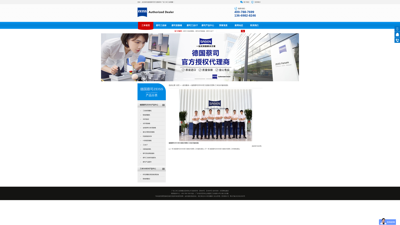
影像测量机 (146, 115)
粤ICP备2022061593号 (237, 196)
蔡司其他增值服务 (148, 153)
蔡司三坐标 (161, 25)
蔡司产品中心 (208, 25)
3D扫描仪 (146, 119)
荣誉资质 (223, 25)
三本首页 (146, 25)
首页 (178, 85)
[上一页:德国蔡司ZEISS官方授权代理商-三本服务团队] (186, 149)
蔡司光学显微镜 (200, 31)
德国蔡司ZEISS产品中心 (149, 105)
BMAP (202, 191)
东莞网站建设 (224, 191)
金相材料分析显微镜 (149, 128)
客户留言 (246, 2)
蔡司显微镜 (177, 25)
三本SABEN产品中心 (148, 168)
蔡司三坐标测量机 (188, 31)
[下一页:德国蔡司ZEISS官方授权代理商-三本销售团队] (222, 149)
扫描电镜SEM (147, 136)
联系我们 (258, 2)
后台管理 (217, 196)
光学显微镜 (146, 123)
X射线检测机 (147, 149)
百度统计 (225, 196)
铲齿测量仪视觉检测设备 (151, 174)
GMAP (209, 191)
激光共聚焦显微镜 (148, 132)
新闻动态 (239, 25)
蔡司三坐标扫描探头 (149, 157)
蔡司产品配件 (147, 162)
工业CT (145, 145)
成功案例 (185, 85)
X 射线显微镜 (147, 140)
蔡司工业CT (192, 25)
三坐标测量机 (147, 110)
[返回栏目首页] (256, 146)
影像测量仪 (146, 179)
